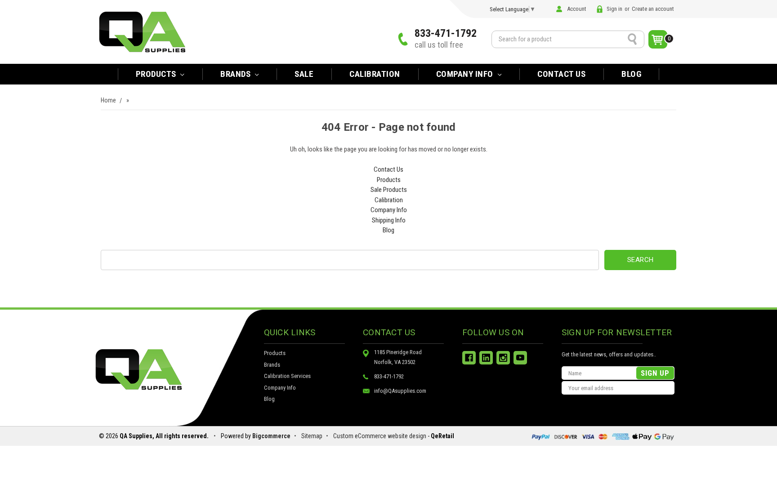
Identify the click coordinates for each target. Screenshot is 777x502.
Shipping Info (389, 220)
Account (576, 8)
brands (236, 74)
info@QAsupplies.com (400, 390)
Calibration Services (287, 376)
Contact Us (561, 74)
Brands (272, 364)
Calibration (374, 74)
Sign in (614, 8)
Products (157, 74)
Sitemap (311, 436)
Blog (631, 74)
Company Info (466, 74)
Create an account (653, 8)
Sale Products (389, 190)
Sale (304, 74)
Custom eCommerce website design (379, 436)
